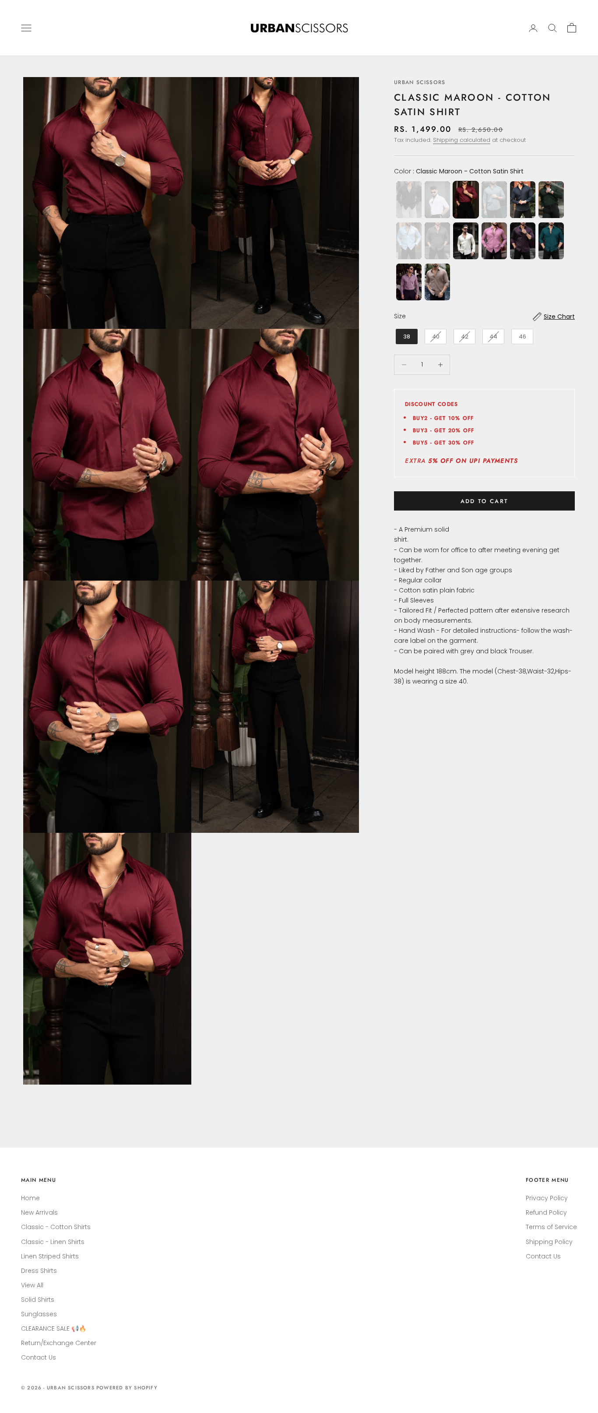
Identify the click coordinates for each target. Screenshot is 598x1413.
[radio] (408, 199)
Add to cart (485, 501)
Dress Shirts (39, 1270)
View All (32, 1285)
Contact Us (38, 1357)
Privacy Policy (547, 1198)
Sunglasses (39, 1314)
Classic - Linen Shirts (52, 1241)
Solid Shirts (37, 1299)
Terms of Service (551, 1227)
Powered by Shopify (127, 1387)
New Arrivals (39, 1212)
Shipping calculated (461, 140)
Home (30, 1198)
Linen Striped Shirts (50, 1256)
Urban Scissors (419, 82)
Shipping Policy (549, 1241)
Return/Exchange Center (58, 1343)
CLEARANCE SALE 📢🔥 (53, 1328)
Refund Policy (546, 1212)
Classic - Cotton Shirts (56, 1227)
